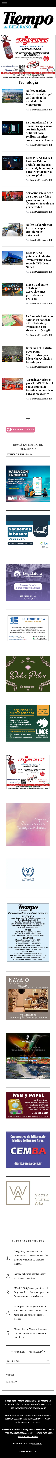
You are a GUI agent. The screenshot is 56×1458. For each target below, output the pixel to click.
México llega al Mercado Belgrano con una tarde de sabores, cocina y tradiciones (30, 1333)
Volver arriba (26, 1452)
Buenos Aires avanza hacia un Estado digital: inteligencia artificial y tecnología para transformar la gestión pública (39, 166)
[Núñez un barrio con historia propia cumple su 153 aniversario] (12, 229)
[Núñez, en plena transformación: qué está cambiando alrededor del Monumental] (12, 95)
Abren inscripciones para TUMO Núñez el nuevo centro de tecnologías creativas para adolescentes (39, 386)
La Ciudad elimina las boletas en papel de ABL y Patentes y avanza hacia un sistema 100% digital (39, 323)
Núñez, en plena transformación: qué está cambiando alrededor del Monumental (39, 97)
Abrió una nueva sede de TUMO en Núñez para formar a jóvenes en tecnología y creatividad (40, 200)
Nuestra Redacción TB (41, 109)
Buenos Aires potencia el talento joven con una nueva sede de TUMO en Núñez (39, 260)
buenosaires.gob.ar (28, 1437)
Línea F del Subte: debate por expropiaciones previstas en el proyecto (37, 291)
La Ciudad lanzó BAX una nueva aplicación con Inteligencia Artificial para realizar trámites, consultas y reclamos (39, 131)
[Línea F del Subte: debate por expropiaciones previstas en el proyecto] (12, 289)
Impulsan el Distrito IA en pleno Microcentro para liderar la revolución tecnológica (39, 355)
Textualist (37, 1444)
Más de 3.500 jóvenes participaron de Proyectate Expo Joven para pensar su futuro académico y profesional (31, 1292)
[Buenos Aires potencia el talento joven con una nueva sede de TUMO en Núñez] (12, 258)
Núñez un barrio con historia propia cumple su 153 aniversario (39, 230)
